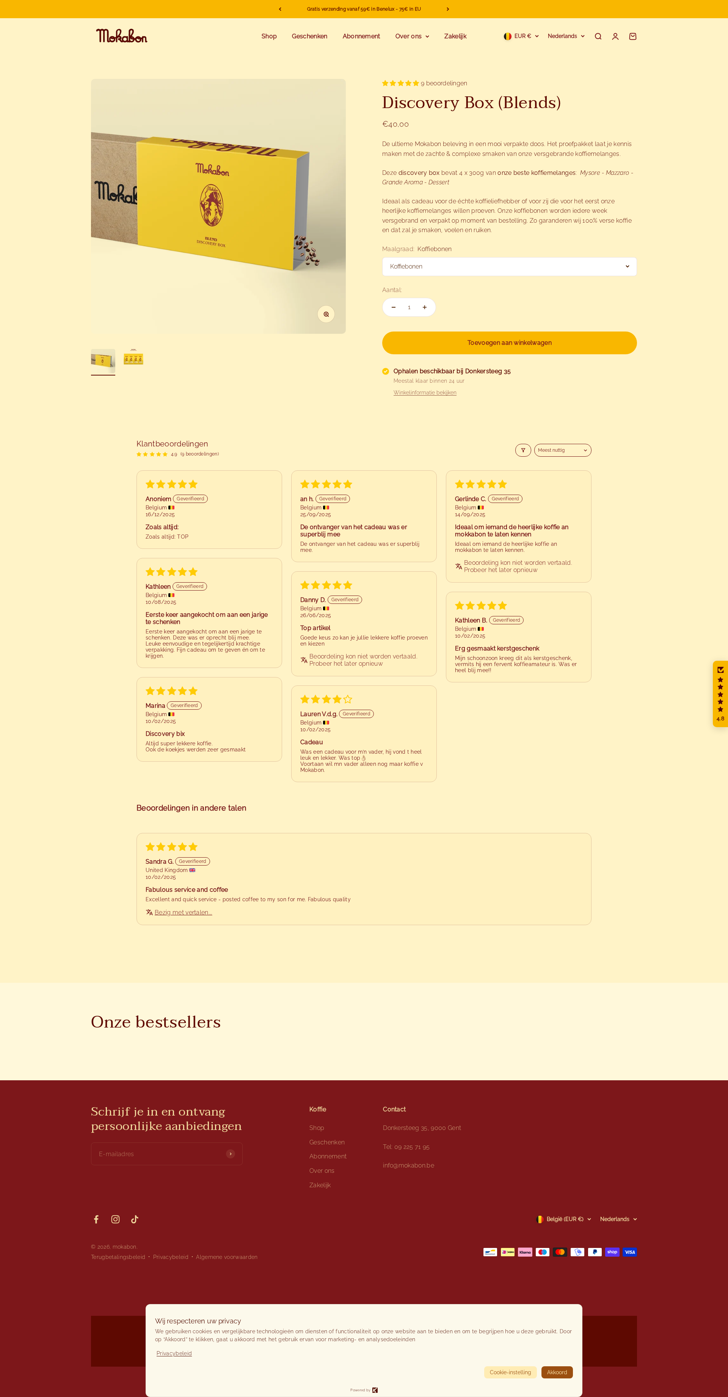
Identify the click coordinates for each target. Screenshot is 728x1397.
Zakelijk (455, 36)
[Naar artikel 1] (103, 362)
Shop (269, 36)
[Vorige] (280, 9)
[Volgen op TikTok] (135, 1219)
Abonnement (361, 36)
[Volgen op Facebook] (96, 1219)
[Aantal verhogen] (425, 307)
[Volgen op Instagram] (115, 1219)
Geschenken (309, 36)
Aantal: (392, 290)
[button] (401, 83)
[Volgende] (448, 9)
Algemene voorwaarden (226, 1257)
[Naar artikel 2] (133, 359)
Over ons (408, 36)
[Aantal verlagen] (394, 307)
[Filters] (523, 450)
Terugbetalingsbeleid (118, 1257)
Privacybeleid (170, 1257)
